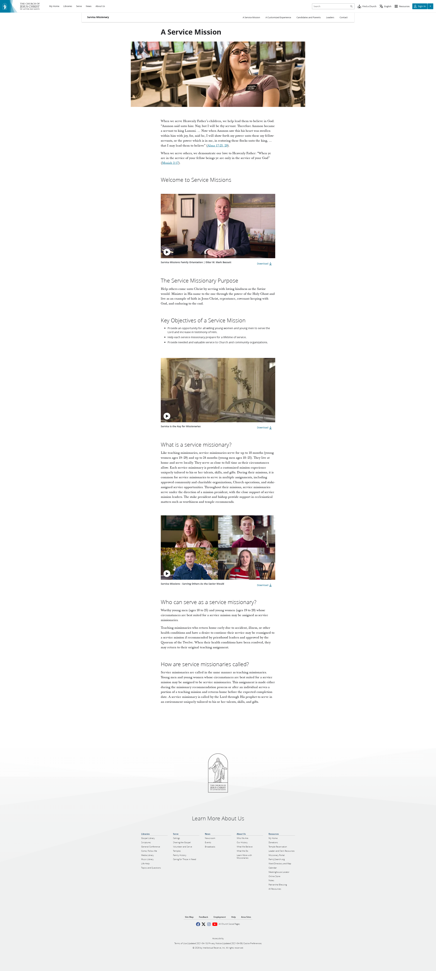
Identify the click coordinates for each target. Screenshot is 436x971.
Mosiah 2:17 (170, 163)
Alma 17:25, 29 (217, 145)
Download (262, 263)
